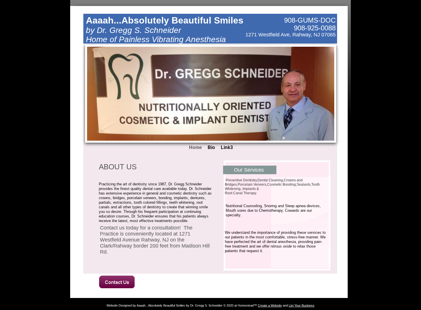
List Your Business (301, 305)
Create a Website (270, 305)
